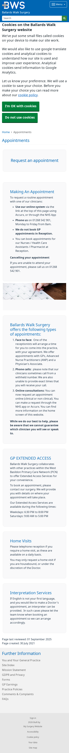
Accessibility (33, 732)
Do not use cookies (20, 117)
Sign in (33, 718)
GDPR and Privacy (13, 674)
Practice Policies (12, 689)
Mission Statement (14, 670)
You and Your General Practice (21, 660)
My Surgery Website (32, 726)
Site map (33, 748)
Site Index (8, 665)
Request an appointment (34, 160)
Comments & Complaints (18, 694)
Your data (32, 742)
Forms (6, 679)
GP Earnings (10, 684)
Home (6, 132)
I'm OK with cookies (20, 106)
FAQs (5, 699)
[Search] (64, 18)
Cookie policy (33, 737)
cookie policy (28, 95)
